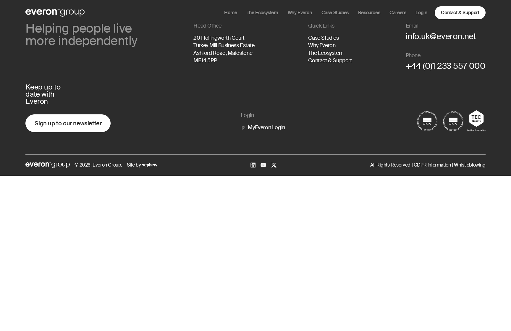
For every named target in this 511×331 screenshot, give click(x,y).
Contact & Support (460, 12)
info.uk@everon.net (441, 36)
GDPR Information (432, 165)
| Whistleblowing (468, 165)
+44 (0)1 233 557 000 (446, 65)
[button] (300, 13)
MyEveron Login (266, 127)
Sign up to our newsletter (68, 123)
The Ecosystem (325, 53)
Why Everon (321, 45)
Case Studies (323, 37)
